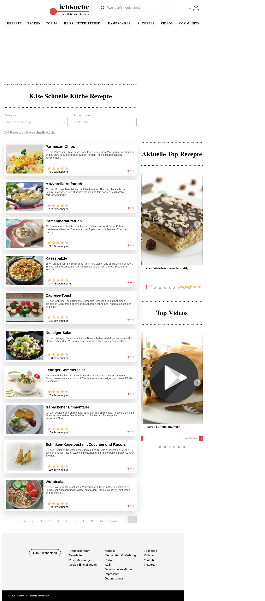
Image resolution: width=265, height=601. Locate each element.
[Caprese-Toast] (24, 307)
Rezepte (14, 23)
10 (101, 520)
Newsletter (76, 555)
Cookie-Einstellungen (83, 564)
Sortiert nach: (82, 115)
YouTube (149, 559)
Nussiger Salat (58, 333)
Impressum (112, 574)
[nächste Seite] (132, 519)
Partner (109, 559)
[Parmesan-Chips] (24, 159)
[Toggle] (194, 8)
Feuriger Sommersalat (65, 370)
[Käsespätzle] (24, 270)
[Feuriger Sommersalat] (24, 382)
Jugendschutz (114, 578)
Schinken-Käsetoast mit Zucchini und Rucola (85, 444)
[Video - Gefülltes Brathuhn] (172, 378)
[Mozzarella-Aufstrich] (24, 196)
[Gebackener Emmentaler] (24, 419)
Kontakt (110, 550)
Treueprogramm (79, 550)
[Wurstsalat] (24, 494)
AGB (108, 564)
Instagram (150, 564)
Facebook (150, 550)
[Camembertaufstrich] (24, 233)
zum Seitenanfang (45, 552)
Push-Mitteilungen (81, 559)
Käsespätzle (56, 258)
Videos (167, 23)
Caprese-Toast (58, 295)
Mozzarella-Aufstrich (64, 184)
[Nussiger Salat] (24, 345)
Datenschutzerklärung (119, 569)
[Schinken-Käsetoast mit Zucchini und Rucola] (24, 456)
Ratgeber (146, 23)
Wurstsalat (55, 482)
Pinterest (149, 555)
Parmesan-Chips (60, 147)
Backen (34, 23)
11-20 (113, 520)
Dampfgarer (119, 23)
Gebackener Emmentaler (67, 407)
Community (189, 23)
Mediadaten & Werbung (120, 555)
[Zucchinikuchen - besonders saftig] (172, 219)
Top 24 (51, 23)
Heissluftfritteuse (82, 23)
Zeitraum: (10, 115)
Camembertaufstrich (64, 221)
